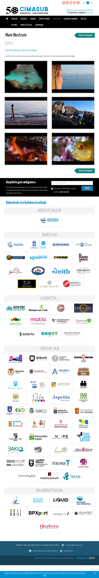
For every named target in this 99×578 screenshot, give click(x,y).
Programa (56, 19)
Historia (14, 25)
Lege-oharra (68, 551)
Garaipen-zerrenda (71, 19)
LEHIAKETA (23, 19)
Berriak (33, 19)
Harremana (39, 25)
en (91, 3)
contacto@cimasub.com (74, 545)
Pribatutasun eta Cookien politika (45, 551)
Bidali (87, 188)
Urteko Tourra (44, 19)
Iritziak (83, 19)
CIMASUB (14, 19)
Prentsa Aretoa (26, 25)
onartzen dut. (65, 190)
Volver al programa (85, 35)
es (84, 3)
